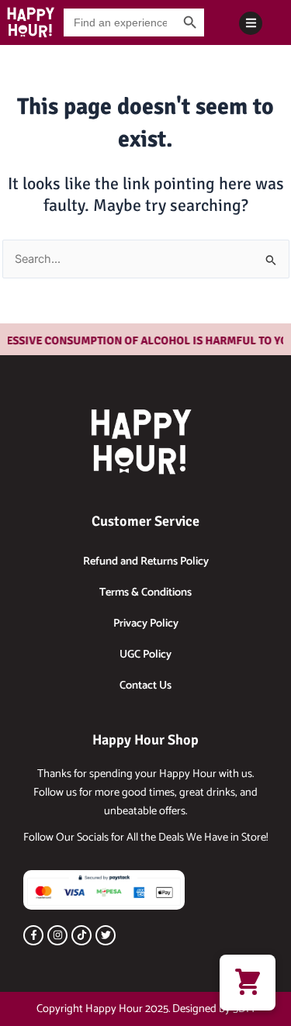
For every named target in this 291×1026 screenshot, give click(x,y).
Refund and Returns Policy (146, 561)
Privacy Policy (145, 623)
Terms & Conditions (145, 592)
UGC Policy (145, 654)
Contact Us (145, 685)
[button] (247, 982)
